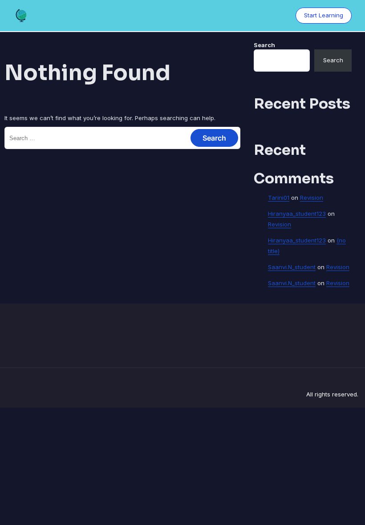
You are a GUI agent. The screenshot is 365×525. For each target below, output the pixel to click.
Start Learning (323, 15)
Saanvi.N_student (292, 267)
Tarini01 (278, 197)
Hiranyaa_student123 (297, 213)
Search (264, 44)
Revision (311, 197)
